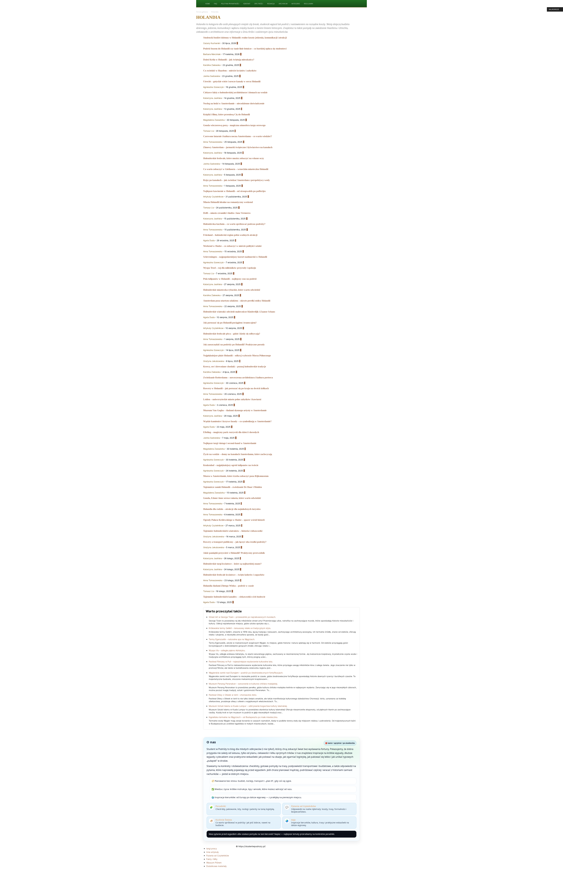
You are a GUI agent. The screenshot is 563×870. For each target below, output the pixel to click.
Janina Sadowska (211, 76)
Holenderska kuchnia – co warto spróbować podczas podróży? (234, 224)
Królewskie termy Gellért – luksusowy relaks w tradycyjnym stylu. (240, 628)
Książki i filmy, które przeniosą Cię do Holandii (226, 114)
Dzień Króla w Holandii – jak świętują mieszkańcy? (228, 59)
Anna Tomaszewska (212, 142)
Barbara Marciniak (212, 54)
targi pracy (211, 848)
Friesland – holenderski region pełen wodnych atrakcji (230, 235)
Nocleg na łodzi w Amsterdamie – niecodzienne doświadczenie (233, 103)
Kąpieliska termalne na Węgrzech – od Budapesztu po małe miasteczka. (243, 717)
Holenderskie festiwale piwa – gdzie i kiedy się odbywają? (231, 333)
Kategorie (295, 3)
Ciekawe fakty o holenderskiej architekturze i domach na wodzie (235, 92)
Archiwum (283, 3)
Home (207, 3)
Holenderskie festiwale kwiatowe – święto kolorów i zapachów (233, 574)
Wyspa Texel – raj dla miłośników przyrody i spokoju (229, 267)
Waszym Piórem (214, 862)
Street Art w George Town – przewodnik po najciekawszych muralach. (242, 617)
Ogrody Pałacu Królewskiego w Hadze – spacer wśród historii (233, 520)
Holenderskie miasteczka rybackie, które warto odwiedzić (231, 289)
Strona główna (202, 12)
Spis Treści (258, 3)
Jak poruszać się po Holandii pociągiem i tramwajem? (230, 322)
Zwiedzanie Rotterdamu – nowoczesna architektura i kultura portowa (238, 377)
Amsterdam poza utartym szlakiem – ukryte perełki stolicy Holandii (236, 300)
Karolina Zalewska (212, 65)
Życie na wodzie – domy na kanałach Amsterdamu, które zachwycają (237, 454)
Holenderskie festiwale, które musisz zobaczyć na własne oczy (233, 158)
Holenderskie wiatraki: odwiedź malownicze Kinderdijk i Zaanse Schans (239, 311)
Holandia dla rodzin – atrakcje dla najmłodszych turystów (232, 509)
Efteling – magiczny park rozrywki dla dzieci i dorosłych (231, 432)
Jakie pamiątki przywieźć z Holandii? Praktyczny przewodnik (234, 553)
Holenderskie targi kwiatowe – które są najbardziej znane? (232, 563)
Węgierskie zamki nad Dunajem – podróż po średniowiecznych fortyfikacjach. (246, 672)
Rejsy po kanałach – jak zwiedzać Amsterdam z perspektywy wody (236, 180)
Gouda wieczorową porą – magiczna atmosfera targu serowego (234, 125)
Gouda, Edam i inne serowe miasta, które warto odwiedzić (232, 498)
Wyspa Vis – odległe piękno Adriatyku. (227, 650)
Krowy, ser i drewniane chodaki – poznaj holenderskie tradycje (234, 366)
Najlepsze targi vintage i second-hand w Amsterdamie (229, 443)
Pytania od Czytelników (217, 855)
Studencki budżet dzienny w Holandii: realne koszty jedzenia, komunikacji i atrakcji (245, 37)
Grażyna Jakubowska (213, 361)
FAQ (215, 3)
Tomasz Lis (208, 131)
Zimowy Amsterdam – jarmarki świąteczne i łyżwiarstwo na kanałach (237, 147)
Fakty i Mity (211, 859)
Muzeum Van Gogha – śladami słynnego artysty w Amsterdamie (235, 410)
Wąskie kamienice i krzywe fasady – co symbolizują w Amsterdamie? (237, 421)
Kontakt (246, 3)
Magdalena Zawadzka (214, 120)
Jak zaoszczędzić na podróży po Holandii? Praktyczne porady (234, 344)
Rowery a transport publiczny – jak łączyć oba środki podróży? (234, 542)
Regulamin (308, 3)
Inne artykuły (212, 852)
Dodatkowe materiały (216, 866)
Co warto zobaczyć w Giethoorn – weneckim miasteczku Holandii (235, 169)
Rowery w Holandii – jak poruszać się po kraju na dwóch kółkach (236, 388)
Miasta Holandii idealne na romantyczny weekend (228, 202)
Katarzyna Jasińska (212, 98)
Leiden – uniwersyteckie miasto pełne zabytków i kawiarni (232, 399)
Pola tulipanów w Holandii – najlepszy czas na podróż (230, 278)
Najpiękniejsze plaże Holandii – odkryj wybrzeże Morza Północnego (237, 355)
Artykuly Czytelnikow (213, 196)
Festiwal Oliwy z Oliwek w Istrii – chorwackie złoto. (233, 695)
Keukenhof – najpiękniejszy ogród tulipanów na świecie (230, 465)
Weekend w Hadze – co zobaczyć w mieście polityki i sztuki (232, 246)
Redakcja (271, 3)
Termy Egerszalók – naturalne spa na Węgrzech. (232, 639)
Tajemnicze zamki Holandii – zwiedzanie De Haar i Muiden (232, 487)
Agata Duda (209, 240)
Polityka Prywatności (230, 3)
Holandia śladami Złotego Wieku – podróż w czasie (228, 585)
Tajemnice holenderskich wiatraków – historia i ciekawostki (232, 531)
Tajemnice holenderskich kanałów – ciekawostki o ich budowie (234, 596)
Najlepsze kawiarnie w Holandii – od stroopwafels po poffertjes (234, 191)
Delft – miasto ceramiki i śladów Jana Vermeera (226, 213)
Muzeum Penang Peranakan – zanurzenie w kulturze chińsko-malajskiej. (243, 683)
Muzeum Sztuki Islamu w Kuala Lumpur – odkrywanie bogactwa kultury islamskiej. (248, 706)
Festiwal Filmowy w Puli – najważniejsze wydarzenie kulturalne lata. (241, 661)
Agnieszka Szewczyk (213, 87)
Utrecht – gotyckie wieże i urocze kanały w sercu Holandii (231, 81)
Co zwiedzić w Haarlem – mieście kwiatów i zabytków (230, 70)
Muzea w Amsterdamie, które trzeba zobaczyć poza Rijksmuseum (235, 476)
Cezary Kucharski (211, 43)
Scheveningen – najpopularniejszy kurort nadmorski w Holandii (235, 256)
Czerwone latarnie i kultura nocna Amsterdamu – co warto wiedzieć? (237, 136)
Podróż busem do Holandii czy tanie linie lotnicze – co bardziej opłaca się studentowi (244, 48)
